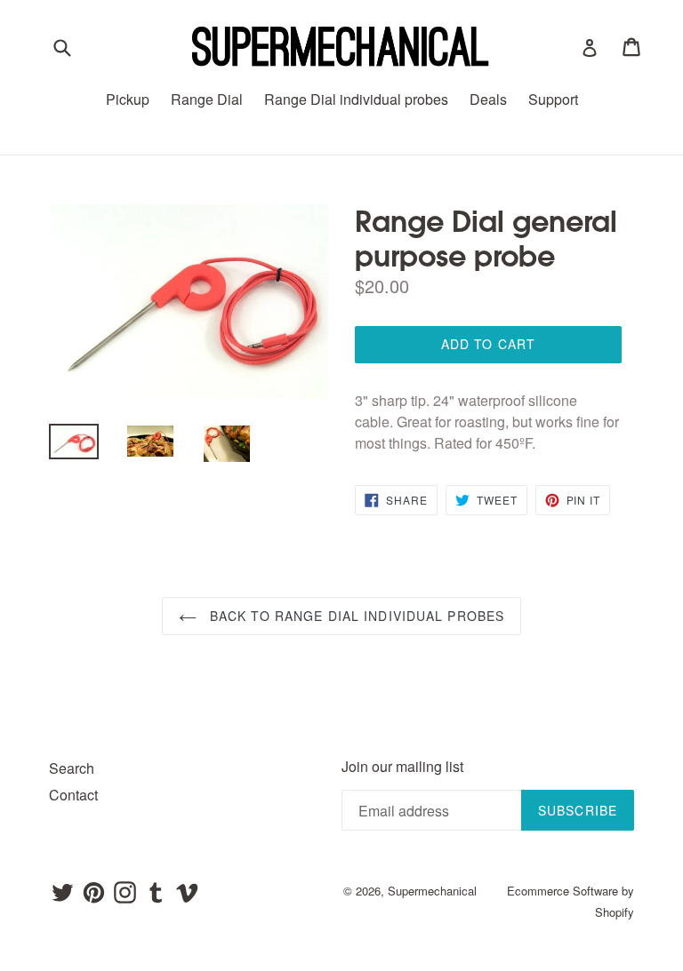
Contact (73, 794)
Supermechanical (432, 890)
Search (71, 768)
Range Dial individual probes (356, 99)
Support (553, 99)
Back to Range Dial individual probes (354, 616)
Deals (488, 99)
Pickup (127, 99)
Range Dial (207, 99)
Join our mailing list (402, 766)
